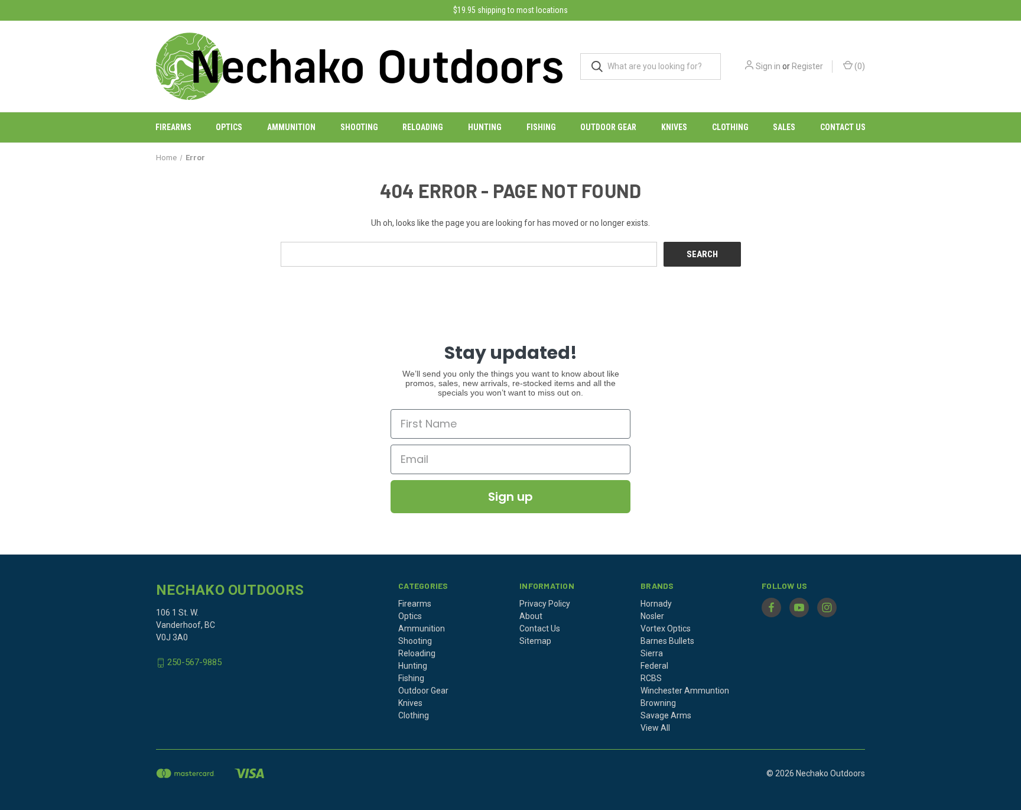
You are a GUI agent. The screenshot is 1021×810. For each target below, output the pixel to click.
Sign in (768, 66)
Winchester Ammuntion (684, 690)
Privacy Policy (544, 603)
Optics (229, 127)
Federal (654, 665)
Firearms (173, 127)
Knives (674, 127)
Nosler (652, 616)
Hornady (656, 603)
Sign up (510, 496)
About (530, 616)
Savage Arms (665, 715)
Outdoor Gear (608, 127)
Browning (658, 703)
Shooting (359, 127)
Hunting (485, 127)
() (859, 66)
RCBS (651, 678)
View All (655, 728)
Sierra (651, 653)
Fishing (541, 127)
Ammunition (291, 127)
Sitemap (535, 641)
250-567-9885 (194, 662)
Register (807, 66)
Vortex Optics (665, 628)
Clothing (730, 127)
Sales (784, 127)
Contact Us (843, 127)
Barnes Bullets (667, 641)
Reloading (422, 127)
